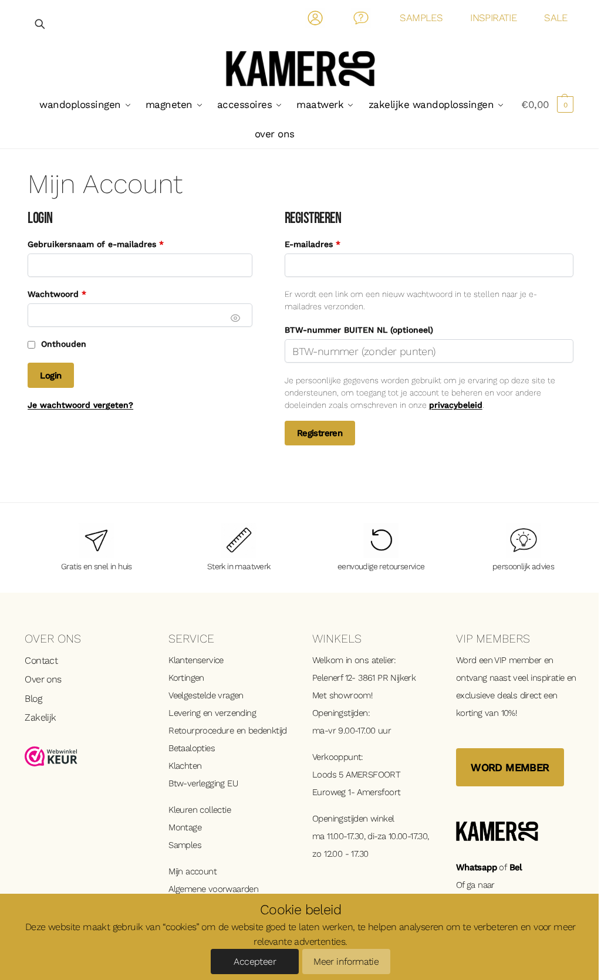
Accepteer (255, 961)
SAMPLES (421, 17)
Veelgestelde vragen (206, 695)
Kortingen (186, 678)
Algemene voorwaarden (213, 889)
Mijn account (192, 871)
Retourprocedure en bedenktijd (227, 730)
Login (50, 375)
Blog (33, 698)
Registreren (319, 433)
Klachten (184, 766)
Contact (361, 20)
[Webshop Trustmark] (85, 756)
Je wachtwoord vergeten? (80, 405)
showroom (350, 695)
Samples (184, 845)
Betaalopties (191, 748)
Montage (184, 827)
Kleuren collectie (199, 810)
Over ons (43, 679)
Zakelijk (40, 717)
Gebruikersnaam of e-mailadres (109, 244)
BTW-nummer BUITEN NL (359, 329)
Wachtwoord (70, 294)
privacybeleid (455, 405)
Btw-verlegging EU (203, 783)
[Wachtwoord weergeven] (235, 318)
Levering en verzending (212, 713)
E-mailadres (326, 244)
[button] (547, 104)
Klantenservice (196, 660)
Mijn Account (315, 20)
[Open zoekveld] (40, 23)
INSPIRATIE (493, 17)
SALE (556, 17)
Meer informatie (346, 961)
